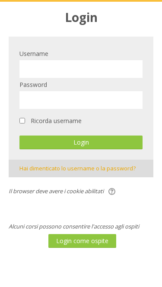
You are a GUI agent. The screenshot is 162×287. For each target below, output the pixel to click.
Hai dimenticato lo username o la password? (77, 168)
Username (33, 53)
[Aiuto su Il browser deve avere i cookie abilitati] (112, 191)
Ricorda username (56, 121)
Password (33, 84)
